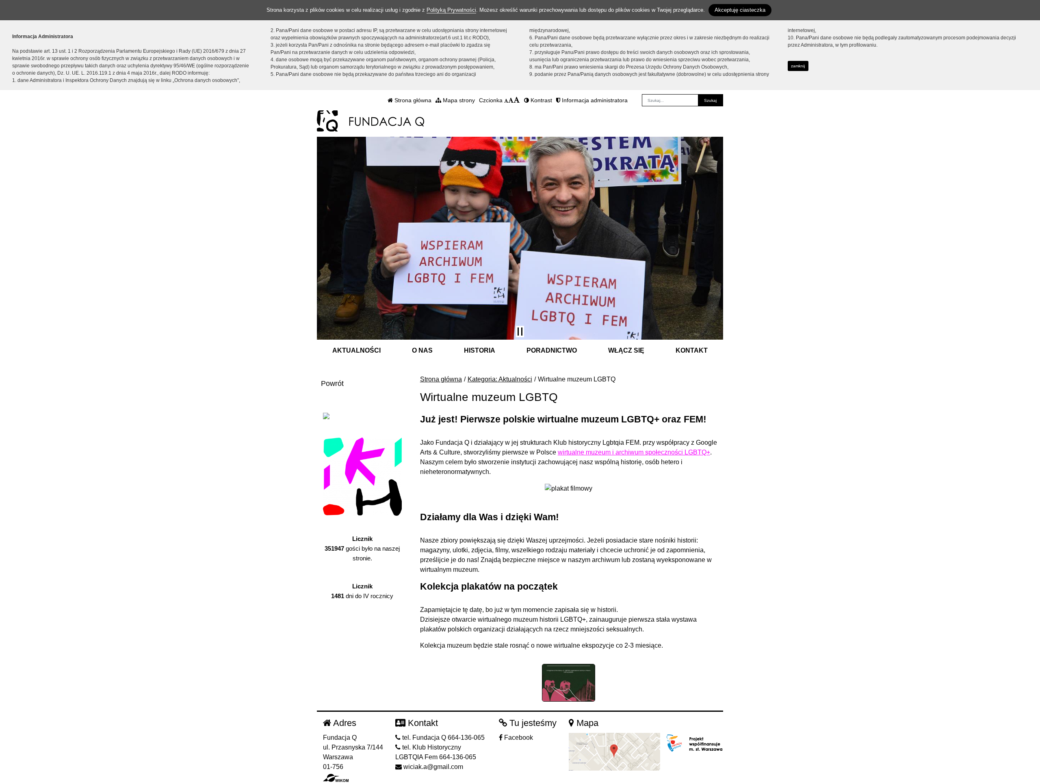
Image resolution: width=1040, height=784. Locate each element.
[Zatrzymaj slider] (520, 331)
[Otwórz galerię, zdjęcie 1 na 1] (568, 682)
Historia (479, 350)
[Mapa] (614, 751)
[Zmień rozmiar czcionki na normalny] (506, 100)
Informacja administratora (594, 100)
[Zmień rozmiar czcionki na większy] (511, 100)
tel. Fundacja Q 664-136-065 (443, 737)
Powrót (332, 383)
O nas (422, 350)
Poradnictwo (551, 350)
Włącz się (626, 350)
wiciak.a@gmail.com (432, 766)
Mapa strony (458, 100)
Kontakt (692, 350)
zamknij (798, 66)
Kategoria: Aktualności (500, 379)
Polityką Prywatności (451, 10)
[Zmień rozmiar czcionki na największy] (517, 100)
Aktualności (356, 350)
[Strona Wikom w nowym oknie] (336, 778)
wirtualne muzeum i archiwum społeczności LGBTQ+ (634, 452)
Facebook (518, 737)
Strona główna (412, 100)
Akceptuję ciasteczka (740, 10)
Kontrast (540, 100)
